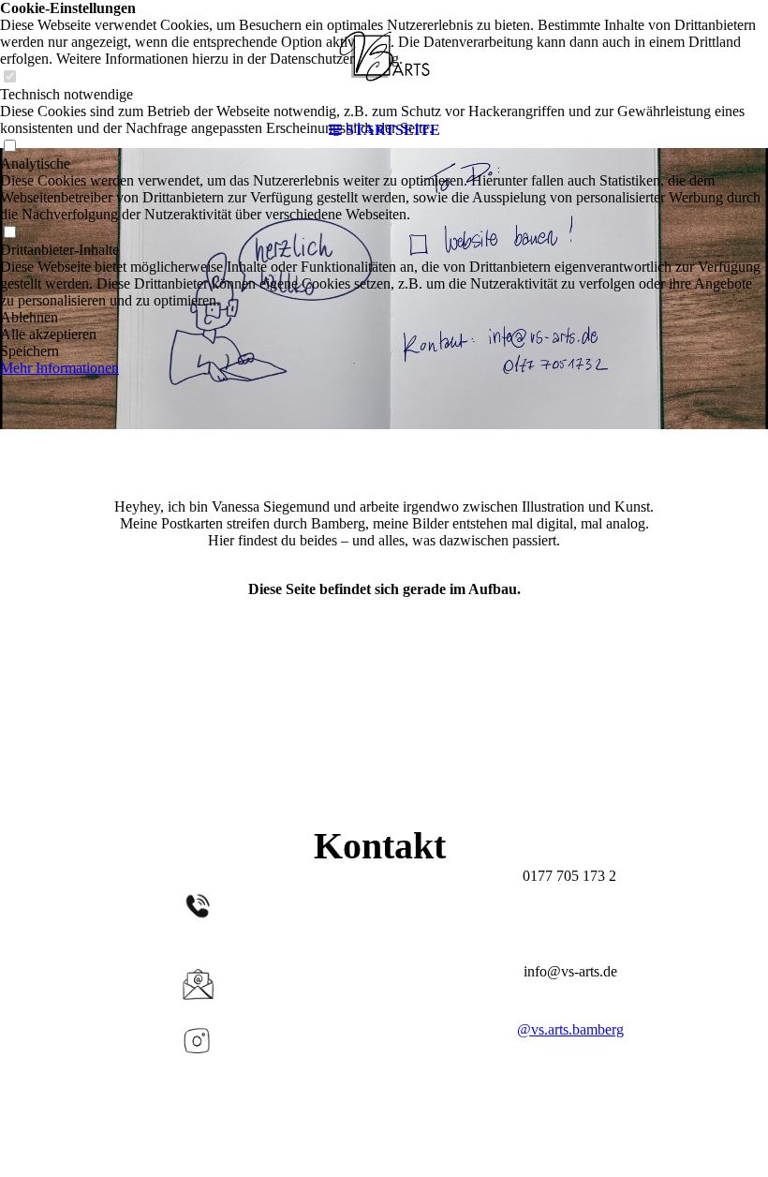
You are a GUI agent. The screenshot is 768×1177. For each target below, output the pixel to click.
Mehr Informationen (59, 368)
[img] (384, 56)
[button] (384, 317)
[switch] (9, 233)
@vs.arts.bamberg (570, 1029)
